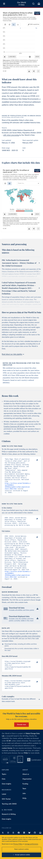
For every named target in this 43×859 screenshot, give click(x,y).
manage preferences (31, 844)
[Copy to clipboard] (34, 460)
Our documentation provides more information (23, 636)
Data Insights (6, 784)
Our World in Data (21, 4)
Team (24, 788)
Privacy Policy (17, 844)
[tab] (5, 24)
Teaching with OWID (9, 804)
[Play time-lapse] (5, 57)
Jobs (24, 793)
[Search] (33, 3)
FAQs (26, 753)
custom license (7, 748)
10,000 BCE (12, 214)
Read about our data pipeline (12, 354)
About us (25, 774)
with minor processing (11, 135)
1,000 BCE (12, 57)
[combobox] (33, 3)
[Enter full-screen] (38, 71)
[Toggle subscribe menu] (39, 3)
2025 (37, 214)
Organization (27, 779)
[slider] (30, 56)
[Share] (34, 71)
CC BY (4, 71)
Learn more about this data (11, 63)
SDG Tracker (6, 799)
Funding (25, 784)
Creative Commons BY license (14, 426)
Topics (4, 774)
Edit (34, 24)
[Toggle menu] (4, 3)
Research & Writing (9, 814)
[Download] (29, 71)
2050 (37, 57)
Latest (4, 794)
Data (3, 779)
